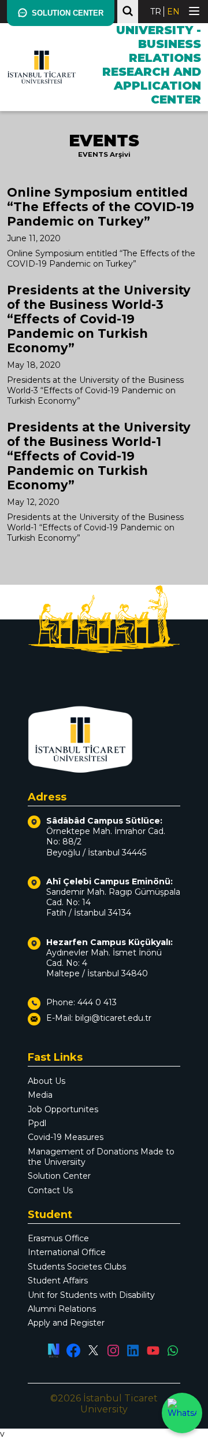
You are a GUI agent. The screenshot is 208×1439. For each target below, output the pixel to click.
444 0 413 (97, 1002)
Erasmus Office (58, 1238)
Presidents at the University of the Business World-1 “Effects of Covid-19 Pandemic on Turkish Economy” (99, 456)
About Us (46, 1081)
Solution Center (59, 1176)
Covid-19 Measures (65, 1137)
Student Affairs (58, 1280)
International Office (67, 1252)
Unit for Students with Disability (91, 1295)
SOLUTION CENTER (67, 13)
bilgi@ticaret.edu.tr (113, 1018)
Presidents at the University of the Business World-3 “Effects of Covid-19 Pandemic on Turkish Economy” (99, 319)
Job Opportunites (63, 1109)
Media (40, 1095)
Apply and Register (66, 1323)
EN (173, 11)
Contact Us (50, 1190)
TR (155, 11)
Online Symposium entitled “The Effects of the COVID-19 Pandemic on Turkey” (100, 206)
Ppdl (37, 1123)
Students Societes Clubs (77, 1266)
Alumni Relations (62, 1309)
